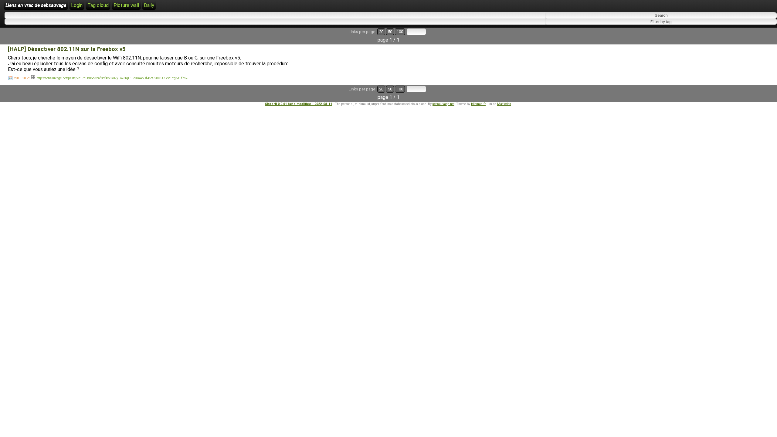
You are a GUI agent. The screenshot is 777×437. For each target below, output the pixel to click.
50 (390, 31)
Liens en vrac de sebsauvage (35, 5)
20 (381, 31)
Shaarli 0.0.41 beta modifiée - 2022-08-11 (298, 104)
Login (77, 5)
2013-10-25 (22, 78)
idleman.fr (478, 104)
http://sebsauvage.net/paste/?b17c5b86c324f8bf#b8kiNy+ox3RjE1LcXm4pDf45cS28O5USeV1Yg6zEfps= (112, 78)
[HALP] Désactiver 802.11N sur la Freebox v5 (67, 49)
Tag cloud (98, 5)
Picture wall (126, 5)
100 (400, 31)
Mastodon (504, 104)
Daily (149, 5)
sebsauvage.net (443, 104)
